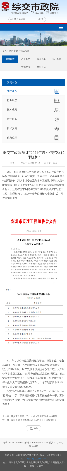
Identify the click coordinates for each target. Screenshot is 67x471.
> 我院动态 (23, 51)
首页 (4, 51)
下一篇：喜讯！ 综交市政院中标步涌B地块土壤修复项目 (29, 420)
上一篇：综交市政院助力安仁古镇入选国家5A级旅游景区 (29, 416)
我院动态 (10, 59)
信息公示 (41, 67)
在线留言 (54, 13)
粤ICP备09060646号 (36, 459)
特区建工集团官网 (19, 13)
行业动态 (25, 59)
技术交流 (25, 67)
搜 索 (40, 19)
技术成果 (41, 59)
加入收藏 (39, 13)
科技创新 (57, 59)
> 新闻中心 (12, 51)
